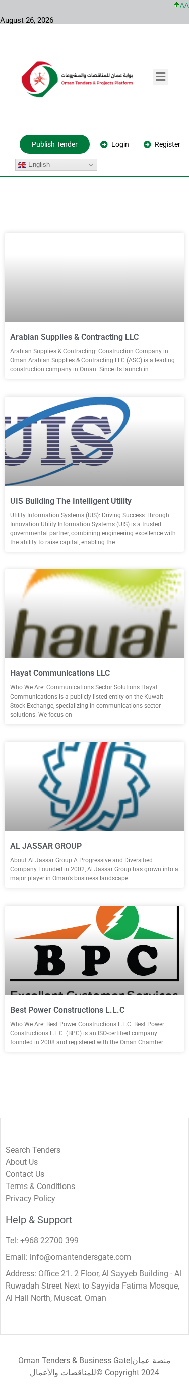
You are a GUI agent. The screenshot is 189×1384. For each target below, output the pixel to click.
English (38, 164)
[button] (160, 77)
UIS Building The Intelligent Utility (71, 501)
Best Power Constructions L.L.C (67, 1010)
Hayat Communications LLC (60, 673)
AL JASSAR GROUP (46, 846)
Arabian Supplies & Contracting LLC (74, 337)
